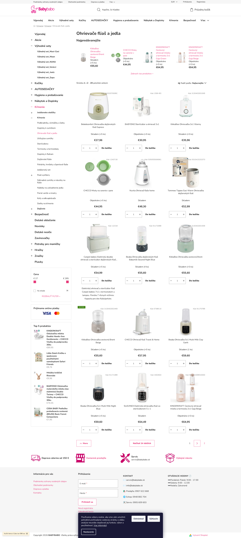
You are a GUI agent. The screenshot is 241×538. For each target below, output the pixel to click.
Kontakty (37, 492)
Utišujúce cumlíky (45, 138)
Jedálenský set (43, 169)
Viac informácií (100, 525)
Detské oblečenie (45, 220)
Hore (85, 443)
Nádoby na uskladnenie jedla (50, 187)
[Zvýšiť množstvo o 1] (96, 148)
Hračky (39, 250)
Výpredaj (40, 34)
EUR (173, 2)
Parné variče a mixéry (47, 193)
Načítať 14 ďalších (142, 443)
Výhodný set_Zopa (46, 77)
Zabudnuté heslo (85, 511)
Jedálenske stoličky (46, 112)
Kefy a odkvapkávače (46, 198)
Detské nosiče (43, 232)
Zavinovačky (42, 238)
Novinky (40, 226)
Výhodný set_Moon (46, 56)
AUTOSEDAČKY (44, 89)
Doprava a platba (97, 2)
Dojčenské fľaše (44, 159)
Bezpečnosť (42, 214)
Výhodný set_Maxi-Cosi (48, 51)
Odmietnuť (138, 518)
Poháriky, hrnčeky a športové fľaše (52, 164)
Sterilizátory (42, 143)
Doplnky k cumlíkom (46, 128)
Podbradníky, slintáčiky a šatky (51, 122)
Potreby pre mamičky (47, 244)
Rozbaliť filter (50, 296)
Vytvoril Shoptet (200, 535)
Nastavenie (88, 532)
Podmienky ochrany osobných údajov (48, 2)
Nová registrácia (85, 508)
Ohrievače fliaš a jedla (47, 133)
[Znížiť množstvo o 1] (83, 148)
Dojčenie (41, 208)
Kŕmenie (40, 107)
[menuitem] (38, 20)
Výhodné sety (43, 46)
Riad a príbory (43, 175)
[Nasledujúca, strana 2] (197, 443)
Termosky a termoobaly (48, 149)
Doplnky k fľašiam (45, 154)
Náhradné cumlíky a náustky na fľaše (51, 181)
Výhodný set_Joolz (46, 72)
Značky (39, 256)
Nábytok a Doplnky (46, 101)
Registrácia (201, 2)
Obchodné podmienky (76, 2)
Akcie (38, 40)
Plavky (39, 262)
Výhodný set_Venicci (46, 67)
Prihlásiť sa (87, 502)
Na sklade (52, 291)
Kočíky (39, 83)
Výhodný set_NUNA (46, 61)
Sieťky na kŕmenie (45, 203)
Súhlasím (153, 518)
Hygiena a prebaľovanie (49, 95)
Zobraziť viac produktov (141, 73)
